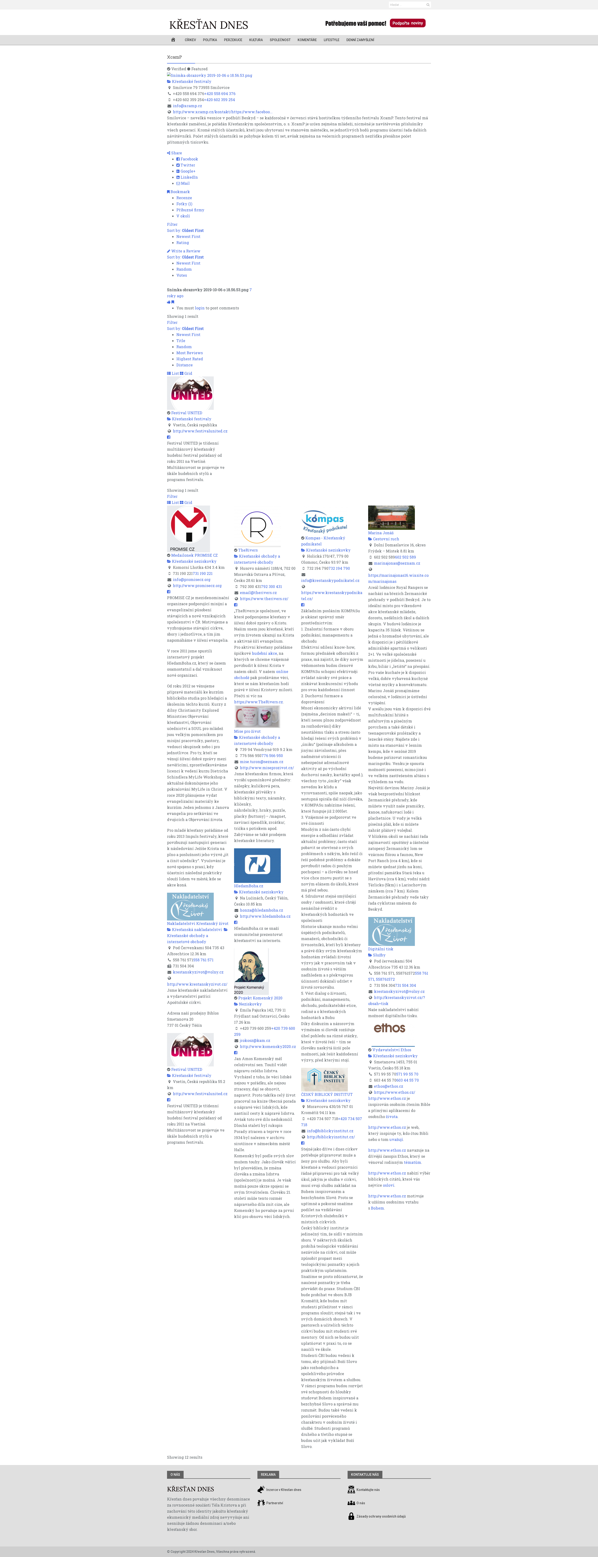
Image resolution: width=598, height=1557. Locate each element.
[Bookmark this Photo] (172, 301)
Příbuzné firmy (190, 209)
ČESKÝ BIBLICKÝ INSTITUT (327, 1094)
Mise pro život (247, 731)
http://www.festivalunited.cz (200, 430)
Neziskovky (250, 1003)
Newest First (188, 236)
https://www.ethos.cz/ (394, 1092)
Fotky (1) (184, 203)
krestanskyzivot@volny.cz (198, 972)
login (200, 307)
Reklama (268, 1474)
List (175, 373)
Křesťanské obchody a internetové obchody (187, 938)
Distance (184, 364)
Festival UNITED (186, 412)
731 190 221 (203, 573)
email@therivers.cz (258, 592)
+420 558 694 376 (219, 93)
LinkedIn (189, 177)
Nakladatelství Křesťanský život (197, 923)
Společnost (280, 40)
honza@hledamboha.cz (261, 910)
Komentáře (307, 40)
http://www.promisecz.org (197, 585)
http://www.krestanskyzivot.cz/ (197, 984)
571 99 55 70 (407, 1074)
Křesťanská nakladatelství (196, 929)
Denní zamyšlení (360, 40)
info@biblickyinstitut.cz (330, 1130)
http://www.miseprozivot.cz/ (267, 767)
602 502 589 (405, 557)
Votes (181, 275)
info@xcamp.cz (187, 105)
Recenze (184, 197)
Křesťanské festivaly (191, 81)
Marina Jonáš (381, 532)
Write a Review (185, 250)
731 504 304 (405, 985)
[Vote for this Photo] (169, 301)
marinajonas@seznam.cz (397, 563)
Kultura (256, 40)
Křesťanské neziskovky (194, 561)
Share (176, 152)
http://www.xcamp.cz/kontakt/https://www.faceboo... (223, 111)
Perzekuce (233, 40)
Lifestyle (331, 40)
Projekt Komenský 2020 (260, 997)
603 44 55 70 (407, 1080)
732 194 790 (339, 568)
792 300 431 (271, 586)
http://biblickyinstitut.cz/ (331, 1136)
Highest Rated (189, 358)
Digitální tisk (380, 948)
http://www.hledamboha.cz (265, 916)
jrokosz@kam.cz (255, 1040)
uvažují (396, 1139)
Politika (210, 40)
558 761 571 (203, 959)
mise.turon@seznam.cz (261, 761)
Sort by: (185, 230)
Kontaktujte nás (368, 1490)
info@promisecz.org (191, 579)
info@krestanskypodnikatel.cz (330, 580)
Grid (187, 373)
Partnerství (274, 1503)
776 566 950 (272, 755)
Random (184, 269)
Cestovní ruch (385, 538)
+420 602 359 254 (219, 99)
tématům (412, 1162)
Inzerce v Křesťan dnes (283, 1490)
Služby (379, 954)
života (392, 1116)
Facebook (189, 158)
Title (180, 340)
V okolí (183, 215)
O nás (175, 1474)
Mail (185, 183)
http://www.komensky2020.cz (268, 1046)
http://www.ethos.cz (387, 1098)
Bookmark (180, 191)
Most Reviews (189, 352)
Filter (172, 224)
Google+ (188, 171)
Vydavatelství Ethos (391, 1049)
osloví (388, 1185)
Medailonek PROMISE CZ (194, 555)
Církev (190, 40)
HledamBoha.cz (248, 885)
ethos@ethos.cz (388, 1086)
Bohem (377, 1208)
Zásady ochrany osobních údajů (381, 1516)
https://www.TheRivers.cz (258, 701)
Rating (182, 242)
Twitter (187, 165)
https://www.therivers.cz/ (264, 598)
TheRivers (248, 550)
